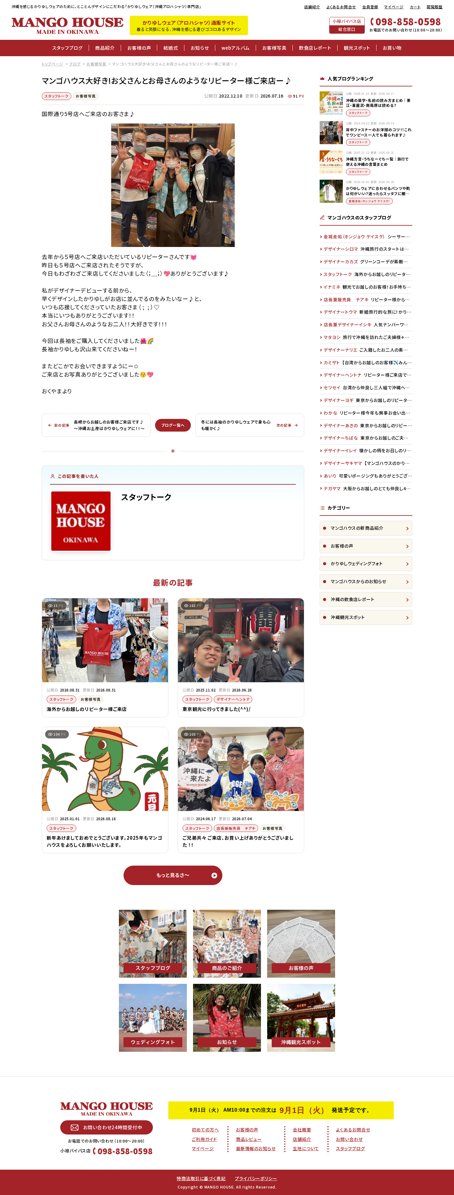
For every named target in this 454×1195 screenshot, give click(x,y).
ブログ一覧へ (172, 425)
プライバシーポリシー (256, 1178)
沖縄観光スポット (348, 617)
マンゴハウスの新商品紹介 (357, 528)
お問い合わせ (349, 1139)
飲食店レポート (315, 47)
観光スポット (357, 47)
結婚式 (170, 47)
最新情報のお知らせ (256, 1148)
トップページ (52, 63)
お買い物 (392, 47)
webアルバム (235, 47)
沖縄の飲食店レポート (353, 599)
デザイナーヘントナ (233, 699)
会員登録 (370, 6)
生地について (306, 1148)
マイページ (394, 6)
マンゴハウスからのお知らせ (358, 581)
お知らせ (200, 47)
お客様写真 (274, 47)
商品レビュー (249, 1139)
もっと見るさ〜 (173, 875)
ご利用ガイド (204, 1139)
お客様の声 (139, 47)
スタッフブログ (67, 47)
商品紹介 (105, 47)
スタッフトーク (56, 95)
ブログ (75, 63)
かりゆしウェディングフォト (357, 563)
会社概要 (302, 1129)
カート (415, 6)
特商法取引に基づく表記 (201, 1178)
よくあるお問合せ (341, 6)
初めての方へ (205, 1129)
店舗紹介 (312, 6)
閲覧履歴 (435, 6)
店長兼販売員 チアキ (235, 828)
